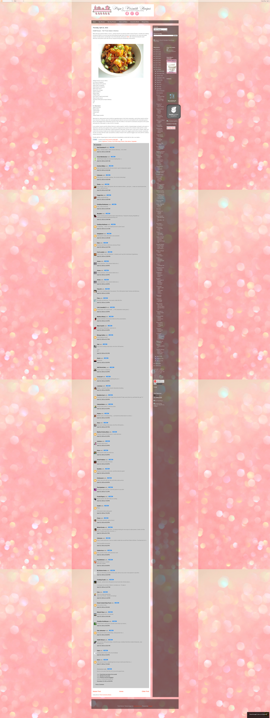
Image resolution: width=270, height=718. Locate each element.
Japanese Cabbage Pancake (159, 300)
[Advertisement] (164, 415)
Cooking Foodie (101, 579)
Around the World (134, 21)
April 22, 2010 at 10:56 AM (103, 219)
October (159, 75)
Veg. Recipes (102, 21)
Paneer (122, 141)
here (128, 36)
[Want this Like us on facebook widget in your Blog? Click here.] (268, 716)
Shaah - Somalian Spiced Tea (159, 233)
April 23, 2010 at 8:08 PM (103, 634)
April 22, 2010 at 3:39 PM (103, 381)
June (158, 84)
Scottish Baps (159, 174)
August (158, 80)
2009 (156, 363)
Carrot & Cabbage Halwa (159, 140)
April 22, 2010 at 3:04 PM (103, 362)
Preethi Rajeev (101, 496)
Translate (165, 31)
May (158, 86)
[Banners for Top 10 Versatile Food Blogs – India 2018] (166, 41)
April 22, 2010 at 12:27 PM (103, 247)
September (159, 77)
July (158, 82)
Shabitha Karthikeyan (103, 621)
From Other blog (116, 141)
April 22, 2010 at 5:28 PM (103, 454)
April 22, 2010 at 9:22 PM (103, 545)
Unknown (99, 175)
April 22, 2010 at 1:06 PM (103, 265)
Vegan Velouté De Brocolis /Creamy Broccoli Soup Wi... (160, 239)
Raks (98, 243)
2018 (156, 51)
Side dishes (128, 141)
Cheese (110, 141)
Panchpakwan (101, 487)
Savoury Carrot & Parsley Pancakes (160, 269)
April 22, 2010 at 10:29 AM (103, 199)
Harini (98, 358)
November (159, 73)
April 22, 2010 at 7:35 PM (103, 500)
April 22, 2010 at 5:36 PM (103, 464)
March (158, 356)
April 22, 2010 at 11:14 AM (103, 228)
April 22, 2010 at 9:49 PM (103, 565)
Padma (99, 413)
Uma (98, 592)
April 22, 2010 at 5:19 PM (103, 445)
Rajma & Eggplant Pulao (159, 156)
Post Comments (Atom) (105, 694)
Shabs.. (99, 184)
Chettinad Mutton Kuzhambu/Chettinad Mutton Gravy (160, 336)
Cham (98, 518)
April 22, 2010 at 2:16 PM (103, 330)
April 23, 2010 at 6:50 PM (103, 625)
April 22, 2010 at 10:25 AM (103, 179)
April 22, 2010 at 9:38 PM (103, 554)
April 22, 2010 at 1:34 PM (103, 302)
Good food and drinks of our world (108, 674)
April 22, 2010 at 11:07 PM (103, 587)
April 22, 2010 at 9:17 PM (103, 533)
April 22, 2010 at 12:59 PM (103, 256)
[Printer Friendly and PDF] (95, 140)
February (159, 358)
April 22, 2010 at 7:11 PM (103, 491)
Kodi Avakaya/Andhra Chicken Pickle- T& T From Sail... (160, 186)
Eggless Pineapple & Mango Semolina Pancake (160, 281)
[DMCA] (158, 384)
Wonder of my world (105, 676)
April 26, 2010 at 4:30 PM (103, 655)
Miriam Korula (100, 527)
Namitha (99, 469)
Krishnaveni (100, 478)
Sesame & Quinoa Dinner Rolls (160, 105)
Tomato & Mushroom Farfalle (159, 330)
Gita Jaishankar (101, 630)
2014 (156, 60)
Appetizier (104, 141)
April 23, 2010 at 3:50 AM (103, 607)
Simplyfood (100, 233)
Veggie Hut (100, 195)
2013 (156, 62)
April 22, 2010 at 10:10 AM (103, 170)
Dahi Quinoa (159, 93)
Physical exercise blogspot (106, 677)
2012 (156, 65)
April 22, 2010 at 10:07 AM (103, 161)
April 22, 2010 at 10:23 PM (103, 574)
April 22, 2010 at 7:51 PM (103, 513)
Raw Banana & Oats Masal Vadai (160, 148)
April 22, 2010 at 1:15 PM (103, 293)
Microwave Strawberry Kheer (159, 116)
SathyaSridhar (101, 404)
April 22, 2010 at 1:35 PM (103, 311)
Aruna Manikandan (102, 156)
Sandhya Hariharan (102, 224)
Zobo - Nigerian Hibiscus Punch (160, 205)
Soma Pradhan (101, 459)
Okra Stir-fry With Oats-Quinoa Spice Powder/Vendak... (160, 306)
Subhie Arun (100, 550)
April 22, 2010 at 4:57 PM (103, 427)
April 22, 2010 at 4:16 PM (103, 408)
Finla (98, 298)
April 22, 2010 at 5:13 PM (103, 436)
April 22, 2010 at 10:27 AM (103, 190)
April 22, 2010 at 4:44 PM (103, 417)
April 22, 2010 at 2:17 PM (103, 339)
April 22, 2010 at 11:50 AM (103, 238)
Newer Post (97, 691)
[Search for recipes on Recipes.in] (158, 400)
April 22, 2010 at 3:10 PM (103, 371)
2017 (156, 54)
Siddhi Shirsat (101, 639)
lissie (98, 659)
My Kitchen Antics (102, 570)
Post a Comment (100, 684)
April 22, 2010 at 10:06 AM (103, 151)
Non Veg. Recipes (112, 21)
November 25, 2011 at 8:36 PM (104, 681)
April (158, 88)
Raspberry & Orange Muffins (159, 212)
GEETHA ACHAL (101, 367)
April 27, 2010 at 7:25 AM (103, 664)
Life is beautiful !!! (101, 307)
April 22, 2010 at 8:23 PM (103, 522)
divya (98, 422)
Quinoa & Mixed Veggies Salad (160, 121)
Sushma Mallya (101, 166)
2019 (156, 49)
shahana (99, 441)
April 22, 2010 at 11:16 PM (103, 598)
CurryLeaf (99, 376)
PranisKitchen (101, 559)
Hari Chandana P (101, 147)
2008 (156, 365)
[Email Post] (121, 139)
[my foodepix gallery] (172, 121)
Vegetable (134, 141)
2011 (156, 67)
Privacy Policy (145, 21)
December (159, 71)
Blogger (150, 706)
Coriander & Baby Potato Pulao (160, 313)
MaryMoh (99, 213)
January (159, 360)
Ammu (99, 261)
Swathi (99, 505)
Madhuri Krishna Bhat (103, 432)
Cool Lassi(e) (100, 252)
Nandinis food (101, 395)
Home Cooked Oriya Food (104, 603)
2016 (156, 56)
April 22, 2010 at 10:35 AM (103, 208)
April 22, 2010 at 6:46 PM (103, 482)
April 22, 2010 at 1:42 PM (103, 321)
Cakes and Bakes (123, 21)
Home (94, 21)
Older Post (145, 691)
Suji (98, 344)
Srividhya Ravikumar (102, 204)
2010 (156, 69)
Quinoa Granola (160, 90)
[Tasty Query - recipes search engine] (171, 128)
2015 (156, 58)
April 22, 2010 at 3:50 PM (103, 390)
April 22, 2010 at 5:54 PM (103, 473)
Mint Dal (158, 209)
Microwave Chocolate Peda (159, 228)
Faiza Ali (99, 289)
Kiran (98, 450)
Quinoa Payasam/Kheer (160, 346)
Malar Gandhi (100, 325)
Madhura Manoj (101, 316)
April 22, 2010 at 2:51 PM (103, 353)
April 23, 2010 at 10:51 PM (103, 645)
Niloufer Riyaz (100, 612)
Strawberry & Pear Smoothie (159, 168)
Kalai (98, 650)
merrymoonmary (138, 706)
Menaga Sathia (101, 335)
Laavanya (99, 386)
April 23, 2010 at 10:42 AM (103, 616)
